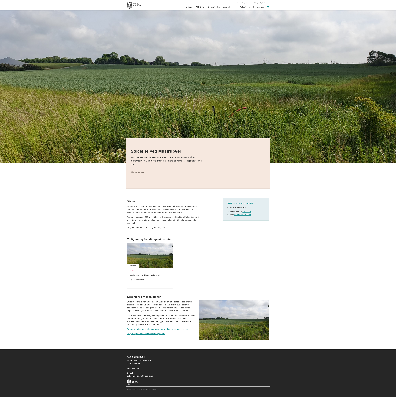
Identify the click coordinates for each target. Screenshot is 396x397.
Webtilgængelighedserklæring (138, 389)
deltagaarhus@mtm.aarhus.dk (140, 376)
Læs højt (154, 389)
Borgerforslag (214, 7)
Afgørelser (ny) (229, 7)
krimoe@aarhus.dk (242, 215)
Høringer (189, 7)
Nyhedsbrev (264, 3)
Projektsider (258, 7)
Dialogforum (245, 7)
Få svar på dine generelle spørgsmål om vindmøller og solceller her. (157, 329)
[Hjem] (134, 5)
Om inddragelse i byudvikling (247, 3)
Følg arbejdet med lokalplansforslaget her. (146, 334)
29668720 (246, 212)
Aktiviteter (200, 7)
